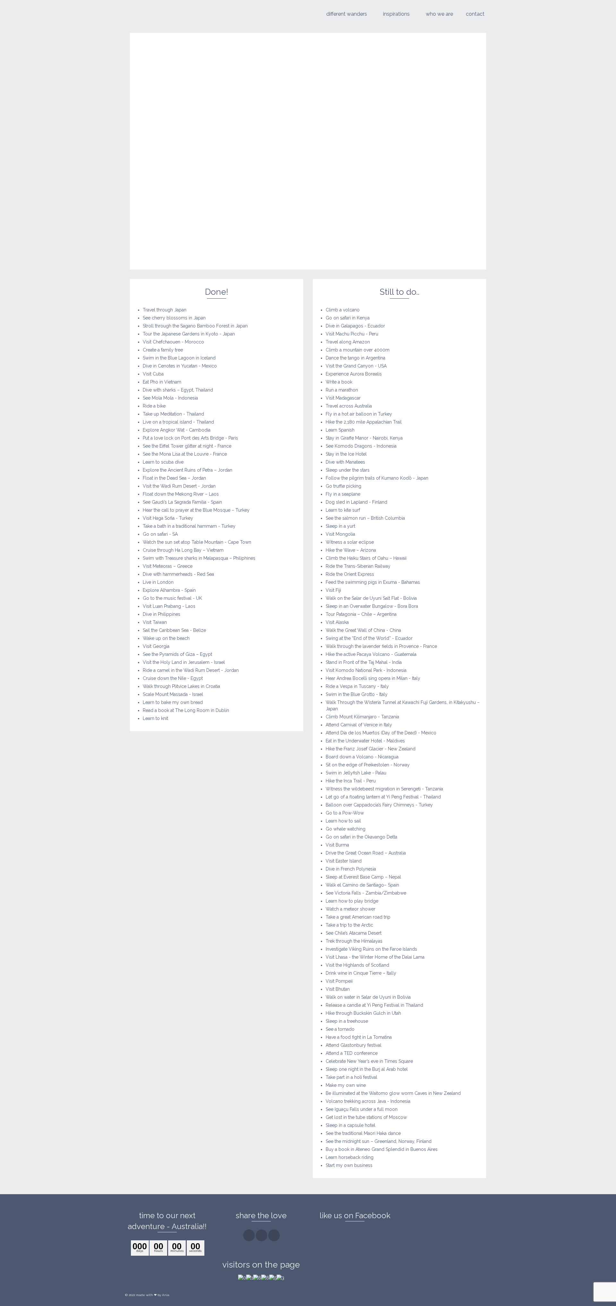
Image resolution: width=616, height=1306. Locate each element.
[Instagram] (261, 1235)
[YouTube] (274, 1235)
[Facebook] (249, 1235)
